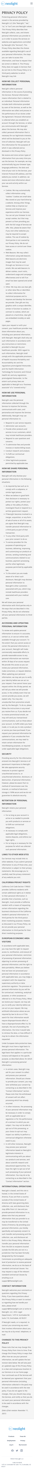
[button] (31, 3)
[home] (10, 3)
